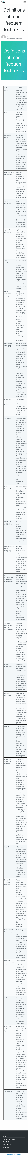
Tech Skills (6, 1142)
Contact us (6, 1148)
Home (4, 1136)
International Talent (9, 1139)
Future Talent (7, 1145)
